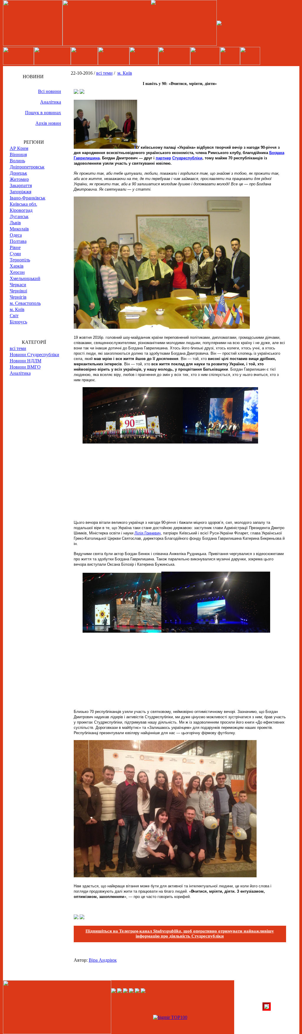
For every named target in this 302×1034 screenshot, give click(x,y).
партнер (163, 158)
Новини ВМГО (25, 366)
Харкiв (17, 266)
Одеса (16, 235)
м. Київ (17, 309)
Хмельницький (25, 278)
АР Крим (19, 148)
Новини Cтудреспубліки (34, 354)
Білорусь (18, 321)
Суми (15, 253)
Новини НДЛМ (25, 360)
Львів (15, 222)
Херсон (17, 272)
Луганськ (19, 216)
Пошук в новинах (43, 112)
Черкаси (18, 284)
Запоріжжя (20, 191)
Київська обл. (23, 204)
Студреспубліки (187, 158)
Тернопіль (20, 259)
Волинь (17, 160)
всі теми (18, 348)
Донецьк (18, 173)
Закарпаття (21, 185)
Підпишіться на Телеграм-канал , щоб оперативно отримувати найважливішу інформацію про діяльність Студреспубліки (180, 933)
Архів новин (48, 123)
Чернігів (18, 297)
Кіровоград (21, 210)
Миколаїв (19, 228)
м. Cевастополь (25, 303)
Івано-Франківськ (27, 197)
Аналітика (50, 101)
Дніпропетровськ (27, 166)
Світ (14, 315)
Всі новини (49, 91)
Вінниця (18, 154)
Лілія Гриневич (147, 533)
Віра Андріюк (103, 960)
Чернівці (18, 290)
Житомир (19, 179)
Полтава (18, 241)
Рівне (15, 247)
